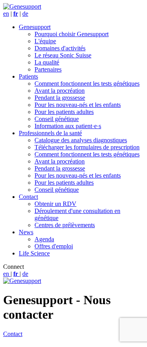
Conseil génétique (56, 119)
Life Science (34, 253)
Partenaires (48, 69)
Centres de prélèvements (64, 225)
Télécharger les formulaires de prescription (87, 147)
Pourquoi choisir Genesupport (71, 34)
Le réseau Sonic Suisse (62, 55)
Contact (28, 196)
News (26, 232)
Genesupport (35, 27)
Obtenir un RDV (55, 203)
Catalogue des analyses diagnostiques (80, 140)
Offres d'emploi (53, 246)
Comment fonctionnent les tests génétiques (87, 83)
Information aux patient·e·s (67, 126)
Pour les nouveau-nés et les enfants (77, 104)
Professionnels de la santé (50, 133)
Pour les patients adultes (64, 111)
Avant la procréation (59, 90)
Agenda (44, 239)
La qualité (46, 62)
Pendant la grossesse (59, 97)
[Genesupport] (22, 6)
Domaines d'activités (59, 48)
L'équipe (45, 41)
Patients (28, 76)
